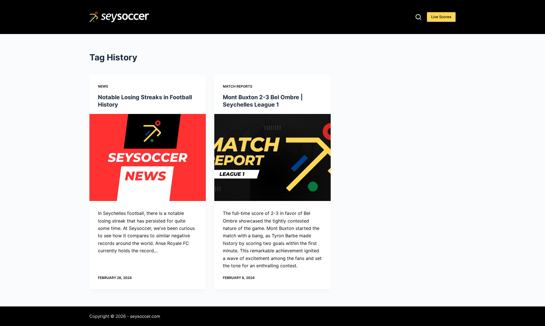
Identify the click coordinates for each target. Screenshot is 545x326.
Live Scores (441, 16)
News (103, 86)
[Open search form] (418, 17)
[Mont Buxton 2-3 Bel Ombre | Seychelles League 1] (272, 157)
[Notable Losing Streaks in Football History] (147, 157)
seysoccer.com (145, 316)
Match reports (237, 86)
